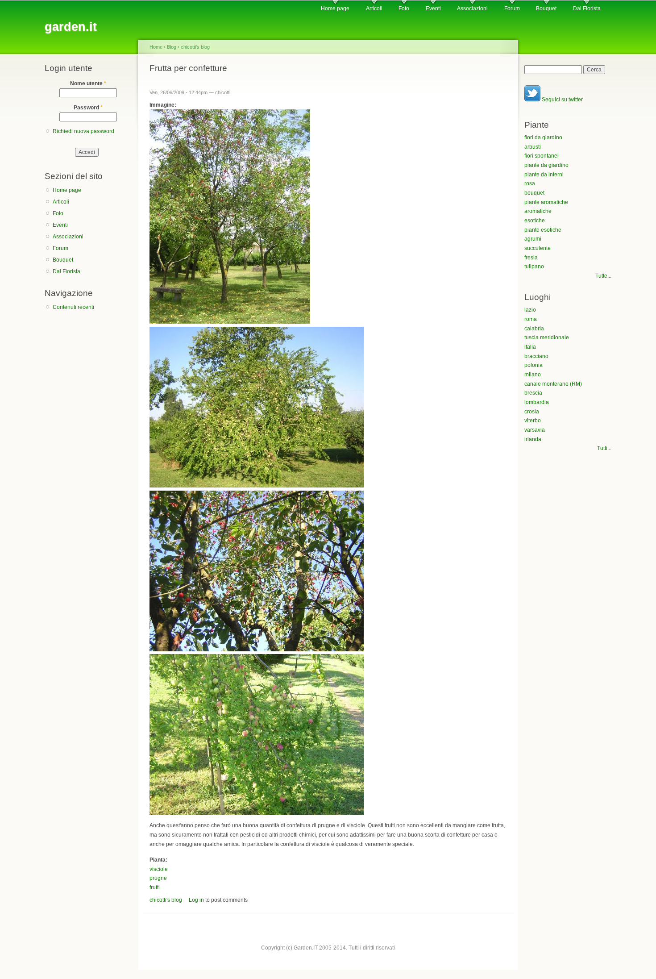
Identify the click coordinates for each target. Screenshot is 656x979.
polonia (533, 365)
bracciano (536, 356)
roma (530, 319)
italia (530, 347)
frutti (154, 887)
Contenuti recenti (73, 307)
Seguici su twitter (561, 99)
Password (88, 107)
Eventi (433, 8)
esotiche (534, 220)
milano (532, 374)
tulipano (534, 266)
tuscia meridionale (546, 337)
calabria (534, 328)
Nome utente (88, 83)
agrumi (532, 239)
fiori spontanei (541, 156)
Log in (196, 900)
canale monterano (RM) (553, 384)
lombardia (536, 402)
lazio (530, 310)
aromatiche (538, 211)
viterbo (532, 420)
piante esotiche (542, 230)
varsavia (534, 430)
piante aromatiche (546, 202)
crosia (531, 411)
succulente (537, 248)
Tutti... (604, 448)
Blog (171, 47)
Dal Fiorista (587, 8)
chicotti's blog (195, 47)
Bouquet (546, 8)
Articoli (374, 8)
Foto (404, 8)
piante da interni (544, 174)
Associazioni (472, 8)
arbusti (532, 147)
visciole (158, 869)
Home (155, 47)
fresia (531, 257)
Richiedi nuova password (83, 131)
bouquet (534, 193)
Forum (512, 8)
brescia (533, 393)
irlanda (532, 439)
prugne (158, 878)
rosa (529, 183)
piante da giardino (546, 165)
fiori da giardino (543, 137)
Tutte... (603, 276)
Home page (335, 8)
